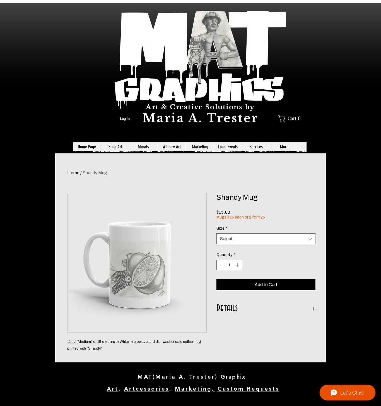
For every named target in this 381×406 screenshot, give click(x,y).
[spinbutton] (229, 265)
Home (73, 172)
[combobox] (265, 238)
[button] (291, 118)
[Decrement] (220, 265)
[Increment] (237, 265)
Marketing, (195, 388)
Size (221, 228)
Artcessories (146, 388)
